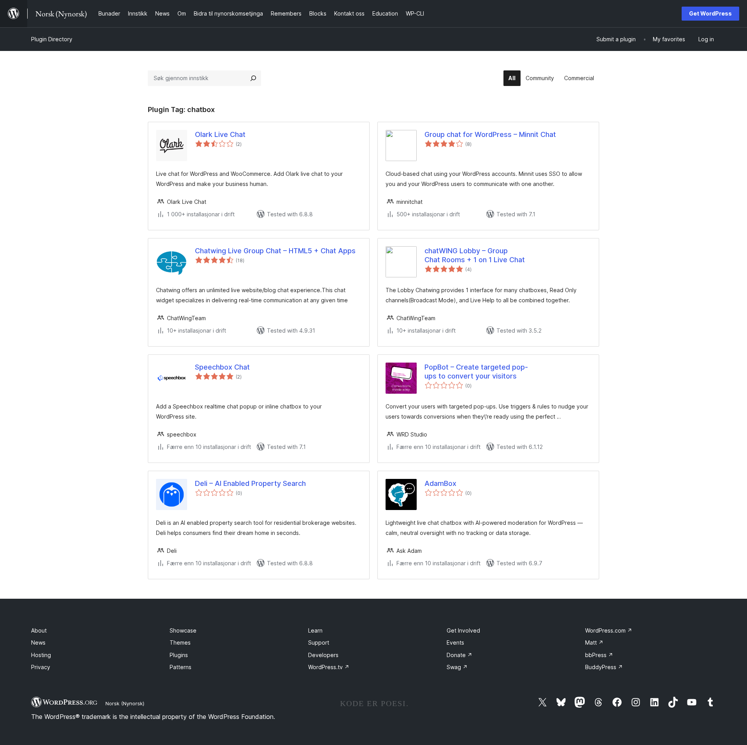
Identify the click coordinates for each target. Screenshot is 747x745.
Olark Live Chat (220, 134)
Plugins (179, 655)
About (39, 630)
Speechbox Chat (222, 367)
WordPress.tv (328, 667)
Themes (180, 642)
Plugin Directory (51, 39)
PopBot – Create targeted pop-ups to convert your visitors (476, 371)
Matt (594, 642)
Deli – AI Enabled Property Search (250, 483)
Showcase (183, 630)
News (38, 642)
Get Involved (463, 630)
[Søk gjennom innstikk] (253, 78)
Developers (323, 655)
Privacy (40, 667)
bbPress (599, 655)
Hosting (41, 655)
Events (455, 642)
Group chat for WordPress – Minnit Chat (490, 134)
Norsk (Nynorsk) (124, 703)
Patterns (180, 667)
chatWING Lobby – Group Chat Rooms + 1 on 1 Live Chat (474, 255)
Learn (315, 630)
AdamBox (440, 483)
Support (318, 642)
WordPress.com (608, 630)
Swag (457, 667)
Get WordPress (710, 13)
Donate (459, 655)
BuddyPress (604, 667)
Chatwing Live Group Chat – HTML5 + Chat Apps (275, 251)
